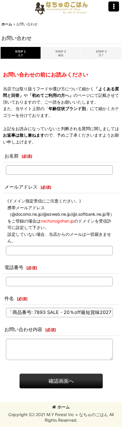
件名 (9, 298)
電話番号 (13, 267)
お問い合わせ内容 (23, 329)
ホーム (63, 406)
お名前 (11, 156)
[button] (113, 6)
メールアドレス (21, 187)
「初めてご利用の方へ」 (50, 95)
